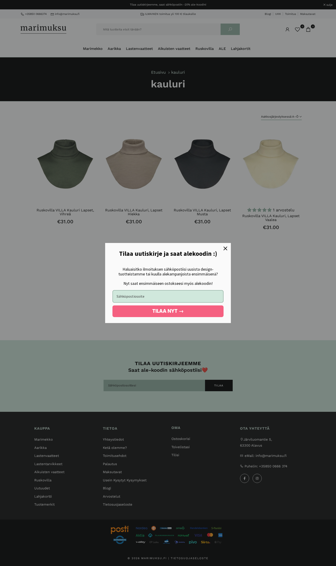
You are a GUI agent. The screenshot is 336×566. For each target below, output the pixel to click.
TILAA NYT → (168, 311)
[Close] (225, 248)
